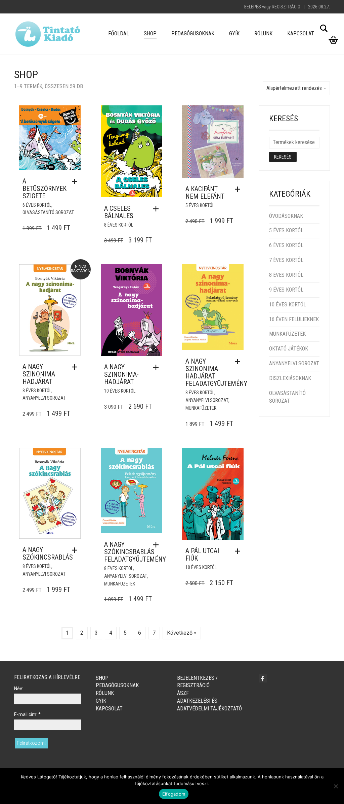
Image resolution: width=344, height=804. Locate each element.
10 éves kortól (119, 391)
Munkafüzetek (200, 408)
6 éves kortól (37, 205)
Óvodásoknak (286, 216)
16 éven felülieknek (294, 319)
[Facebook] (263, 678)
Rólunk (263, 33)
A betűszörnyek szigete (45, 188)
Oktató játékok (288, 348)
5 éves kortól (199, 205)
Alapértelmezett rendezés (294, 88)
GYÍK (234, 33)
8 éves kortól (118, 225)
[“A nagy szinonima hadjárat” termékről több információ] (76, 367)
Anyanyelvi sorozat (44, 398)
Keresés (283, 157)
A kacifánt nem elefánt (204, 192)
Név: (18, 688)
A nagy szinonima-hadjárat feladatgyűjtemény (216, 372)
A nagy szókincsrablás (48, 553)
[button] (76, 181)
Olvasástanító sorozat (48, 212)
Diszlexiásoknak (290, 378)
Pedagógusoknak (192, 33)
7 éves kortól (286, 260)
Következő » (182, 633)
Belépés (252, 6)
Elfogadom (173, 794)
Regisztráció (286, 6)
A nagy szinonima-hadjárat (121, 374)
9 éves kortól (286, 290)
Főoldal (118, 33)
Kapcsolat (300, 33)
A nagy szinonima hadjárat (39, 374)
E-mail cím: (27, 714)
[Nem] (335, 786)
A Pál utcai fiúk (202, 554)
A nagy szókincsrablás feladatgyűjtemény (135, 551)
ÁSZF (183, 693)
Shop (150, 33)
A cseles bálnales (118, 212)
